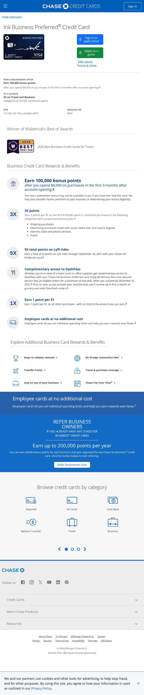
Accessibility (78, 640)
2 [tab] (72, 549)
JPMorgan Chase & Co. (82, 636)
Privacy (36, 640)
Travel (73, 531)
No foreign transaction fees (108, 357)
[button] (138, 683)
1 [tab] (66, 549)
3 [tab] (78, 549)
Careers (101, 636)
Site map (92, 640)
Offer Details (85, 61)
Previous (59, 549)
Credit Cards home (12, 17)
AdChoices (106, 640)
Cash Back (113, 509)
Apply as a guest (94, 52)
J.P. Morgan (61, 636)
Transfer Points (42, 370)
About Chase (45, 636)
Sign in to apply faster (93, 39)
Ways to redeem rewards (46, 357)
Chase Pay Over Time (108, 382)
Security (47, 640)
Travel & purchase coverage (108, 370)
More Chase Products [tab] (75, 611)
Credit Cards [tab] (75, 599)
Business (113, 531)
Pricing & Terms (87, 65)
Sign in (135, 6)
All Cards (72, 509)
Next (85, 549)
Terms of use (62, 640)
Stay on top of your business (46, 382)
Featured (31, 509)
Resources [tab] (75, 623)
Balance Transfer (31, 531)
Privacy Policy (41, 688)
